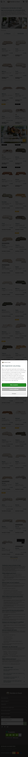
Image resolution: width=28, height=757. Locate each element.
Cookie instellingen (14, 389)
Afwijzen (14, 393)
